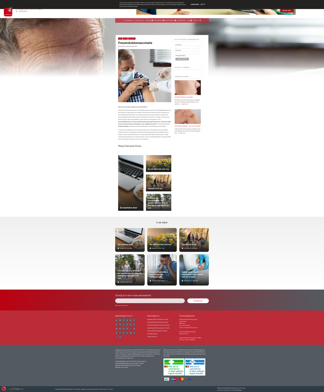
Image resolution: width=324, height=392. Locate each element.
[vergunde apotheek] (173, 367)
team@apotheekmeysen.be (191, 327)
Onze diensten (158, 20)
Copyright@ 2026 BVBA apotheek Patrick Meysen (67, 389)
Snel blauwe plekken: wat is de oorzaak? (188, 126)
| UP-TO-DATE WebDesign (235, 390)
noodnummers (181, 20)
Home (120, 38)
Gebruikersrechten (103, 389)
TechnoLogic (242, 388)
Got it (203, 4)
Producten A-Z (139, 20)
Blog (188, 20)
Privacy (111, 389)
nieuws (125, 38)
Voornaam (178, 50)
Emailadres (178, 44)
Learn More (195, 4)
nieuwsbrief (132, 38)
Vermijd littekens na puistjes (184, 97)
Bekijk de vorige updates (121, 305)
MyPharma (234, 388)
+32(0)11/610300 (22, 11)
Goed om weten (170, 20)
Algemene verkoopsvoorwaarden (89, 389)
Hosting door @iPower (223, 390)
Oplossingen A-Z (128, 20)
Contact (195, 20)
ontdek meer (184, 104)
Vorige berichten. (180, 55)
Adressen (148, 20)
